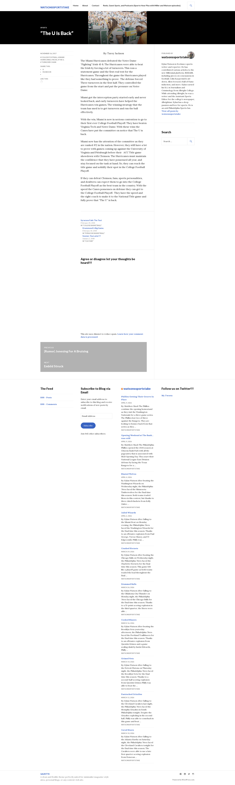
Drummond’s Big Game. (93, 228)
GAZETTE (45, 774)
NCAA (55, 60)
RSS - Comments (48, 404)
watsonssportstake (54, 7)
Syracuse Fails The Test (91, 220)
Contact (95, 5)
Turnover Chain (49, 62)
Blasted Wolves (128, 474)
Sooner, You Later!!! (91, 236)
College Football (50, 57)
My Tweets (167, 395)
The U (61, 60)
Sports (43, 28)
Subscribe (88, 425)
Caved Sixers (127, 730)
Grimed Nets (127, 658)
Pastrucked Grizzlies (131, 694)
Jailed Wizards (128, 512)
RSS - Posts (46, 397)
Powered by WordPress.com (183, 780)
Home (75, 5)
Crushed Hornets (129, 548)
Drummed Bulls (128, 584)
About (85, 5)
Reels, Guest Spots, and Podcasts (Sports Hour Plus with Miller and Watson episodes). (142, 5)
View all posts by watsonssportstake (171, 112)
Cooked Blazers (128, 620)
